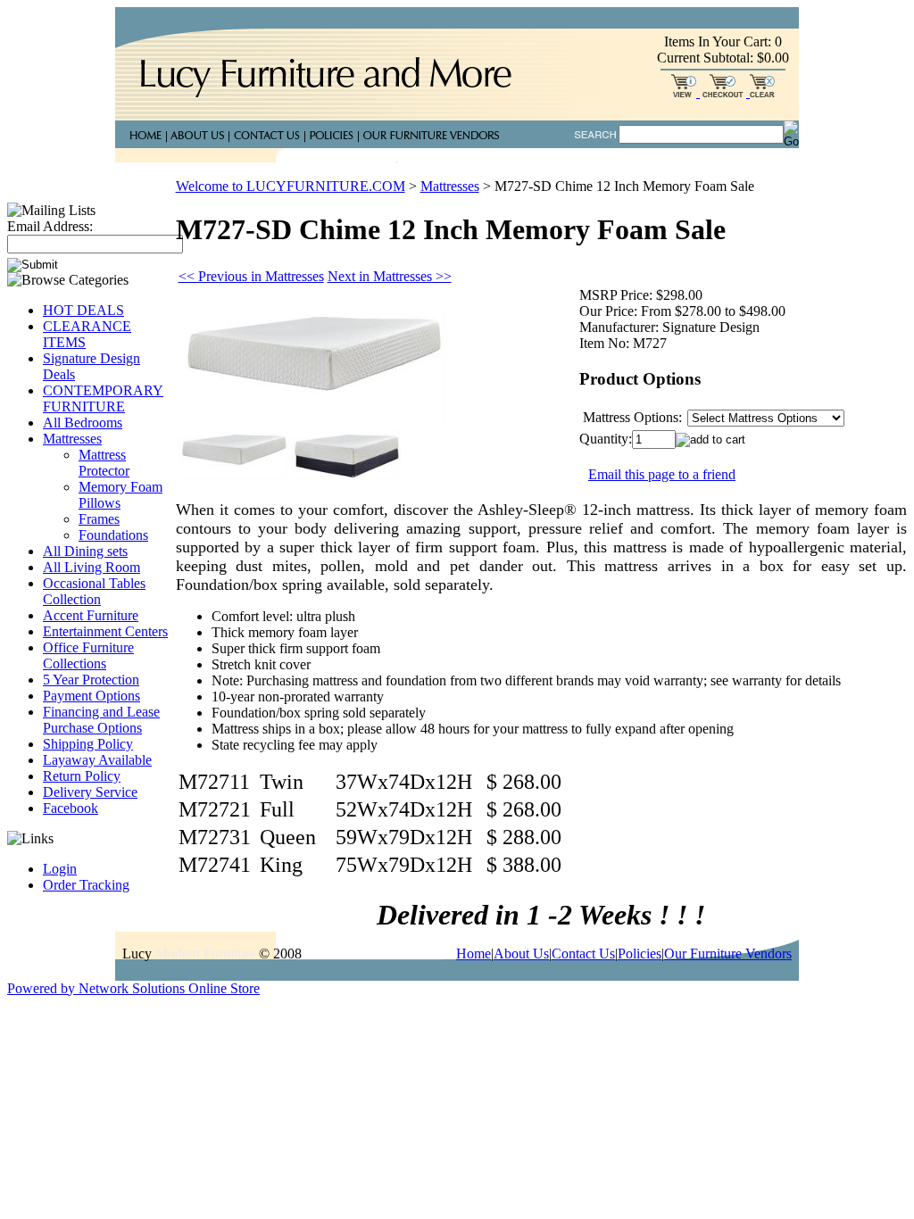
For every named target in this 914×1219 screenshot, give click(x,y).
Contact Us (583, 953)
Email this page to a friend (661, 474)
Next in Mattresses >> (390, 276)
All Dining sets (85, 551)
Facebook (70, 808)
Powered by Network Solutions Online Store (133, 988)
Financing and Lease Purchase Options (101, 719)
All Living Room (91, 567)
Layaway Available (97, 759)
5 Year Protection (91, 679)
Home (473, 953)
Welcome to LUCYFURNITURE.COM (290, 186)
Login (60, 868)
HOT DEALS (83, 310)
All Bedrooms (82, 422)
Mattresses (72, 438)
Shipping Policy (88, 743)
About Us (521, 953)
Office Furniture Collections (88, 655)
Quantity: (605, 438)
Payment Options (91, 695)
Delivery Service (90, 792)
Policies (639, 953)
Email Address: (50, 226)
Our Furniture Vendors (728, 953)
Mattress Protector (104, 462)
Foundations (113, 535)
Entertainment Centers (105, 631)
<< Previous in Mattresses (251, 276)
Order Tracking (86, 884)
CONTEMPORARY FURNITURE (103, 398)
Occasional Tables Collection (94, 591)
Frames (99, 519)
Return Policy (81, 776)
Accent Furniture (90, 615)
